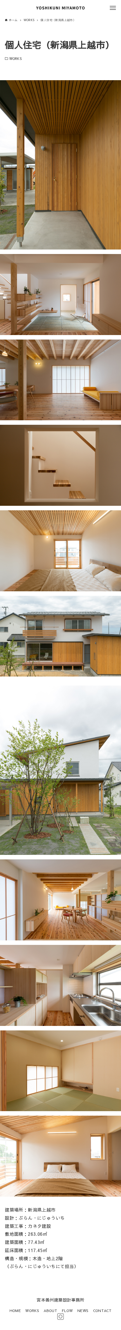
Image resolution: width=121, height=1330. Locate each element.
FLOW (67, 1310)
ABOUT (50, 1310)
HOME (15, 1310)
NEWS (83, 1310)
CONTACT (102, 1310)
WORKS (15, 58)
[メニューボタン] (112, 8)
